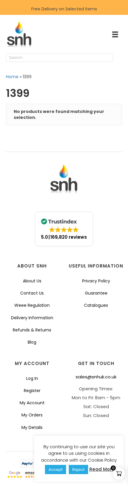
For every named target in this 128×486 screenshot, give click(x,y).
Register (32, 391)
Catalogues (96, 305)
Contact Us (32, 293)
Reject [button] (78, 469)
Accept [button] (56, 469)
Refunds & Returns (32, 330)
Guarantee (96, 293)
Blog (32, 342)
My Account (32, 403)
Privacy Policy (96, 281)
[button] (119, 57)
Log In (32, 378)
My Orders (32, 415)
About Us (32, 281)
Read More (102, 469)
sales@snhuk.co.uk (96, 377)
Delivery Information (32, 318)
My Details (32, 427)
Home (12, 77)
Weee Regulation (32, 305)
